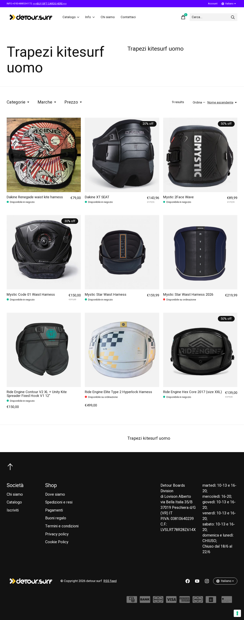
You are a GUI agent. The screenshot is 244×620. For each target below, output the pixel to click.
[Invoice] (211, 601)
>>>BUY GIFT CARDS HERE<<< (50, 4)
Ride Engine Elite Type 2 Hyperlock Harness (118, 392)
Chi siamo (108, 17)
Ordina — (199, 102)
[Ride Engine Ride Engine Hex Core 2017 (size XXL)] (200, 350)
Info (88, 17)
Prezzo (71, 102)
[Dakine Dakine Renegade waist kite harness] (44, 155)
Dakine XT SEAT (97, 197)
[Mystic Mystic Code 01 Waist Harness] (44, 252)
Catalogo (69, 17)
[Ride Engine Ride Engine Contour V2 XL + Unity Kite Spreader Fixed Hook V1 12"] (44, 350)
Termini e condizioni (62, 526)
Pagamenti (54, 510)
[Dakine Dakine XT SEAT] (122, 155)
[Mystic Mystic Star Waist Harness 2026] (200, 252)
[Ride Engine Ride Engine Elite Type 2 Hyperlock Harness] (122, 350)
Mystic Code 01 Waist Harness (31, 294)
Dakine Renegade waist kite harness (35, 197)
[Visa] (171, 601)
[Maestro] (198, 601)
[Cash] (132, 601)
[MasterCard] (158, 601)
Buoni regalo (55, 518)
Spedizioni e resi (58, 502)
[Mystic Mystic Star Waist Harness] (122, 252)
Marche (45, 102)
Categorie (16, 102)
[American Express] (184, 601)
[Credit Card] (227, 601)
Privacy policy (57, 534)
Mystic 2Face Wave (178, 197)
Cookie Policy (56, 542)
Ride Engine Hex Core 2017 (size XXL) (192, 392)
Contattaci (128, 17)
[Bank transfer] (145, 601)
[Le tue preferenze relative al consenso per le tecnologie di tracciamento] (237, 613)
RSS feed (110, 581)
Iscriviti (13, 510)
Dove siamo (55, 494)
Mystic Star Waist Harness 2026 (188, 294)
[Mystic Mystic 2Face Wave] (200, 155)
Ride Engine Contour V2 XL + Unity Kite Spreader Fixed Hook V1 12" (37, 393)
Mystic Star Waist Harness (105, 294)
